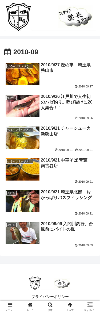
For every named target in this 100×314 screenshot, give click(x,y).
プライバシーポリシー (50, 296)
